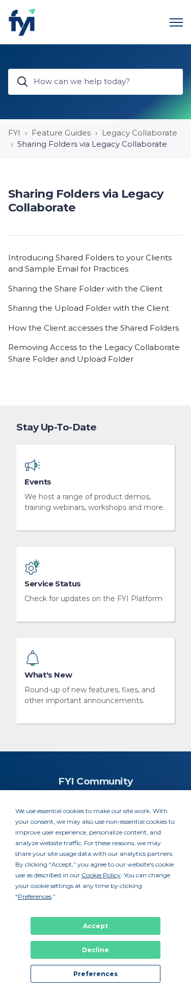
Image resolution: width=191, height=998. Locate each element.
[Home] (22, 22)
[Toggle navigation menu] (176, 22)
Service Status (52, 583)
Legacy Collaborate (139, 133)
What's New (48, 675)
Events (37, 482)
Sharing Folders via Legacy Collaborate (92, 144)
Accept (95, 926)
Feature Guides (61, 133)
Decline (95, 950)
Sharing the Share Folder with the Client (85, 288)
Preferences (95, 974)
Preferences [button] (34, 896)
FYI (14, 133)
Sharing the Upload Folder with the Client (88, 308)
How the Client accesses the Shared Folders (93, 328)
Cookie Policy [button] (101, 875)
